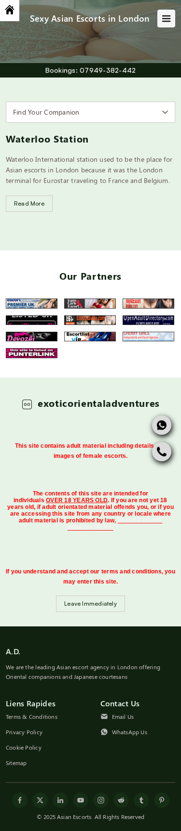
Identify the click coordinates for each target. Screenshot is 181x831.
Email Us (123, 717)
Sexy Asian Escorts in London (90, 18)
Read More (29, 203)
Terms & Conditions (31, 717)
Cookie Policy (24, 747)
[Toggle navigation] (166, 18)
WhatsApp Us (129, 732)
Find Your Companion (46, 112)
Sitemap (16, 763)
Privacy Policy (24, 732)
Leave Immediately (90, 603)
